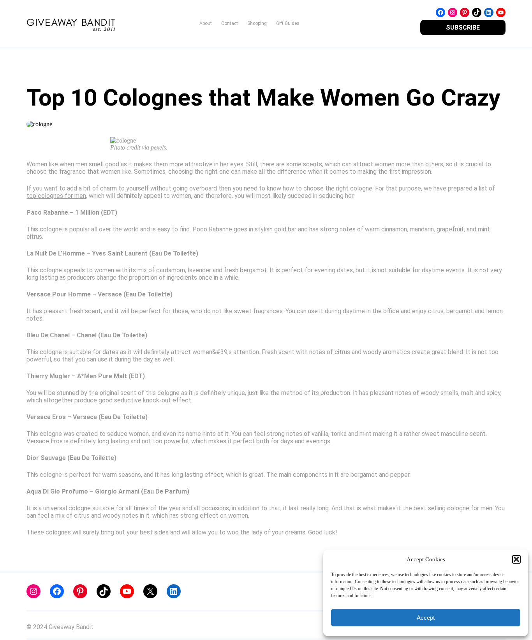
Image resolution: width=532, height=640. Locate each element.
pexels (158, 147)
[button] (516, 559)
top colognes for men (56, 195)
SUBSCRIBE (463, 27)
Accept (426, 617)
